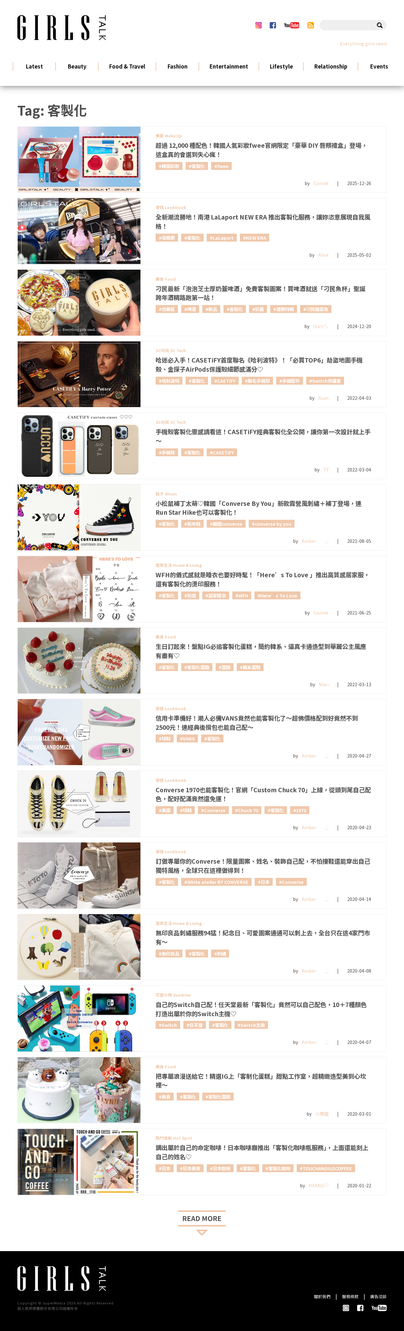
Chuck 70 (248, 810)
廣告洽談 (378, 1296)
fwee (223, 166)
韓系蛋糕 (251, 667)
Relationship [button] (330, 66)
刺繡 (221, 953)
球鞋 (166, 738)
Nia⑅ (324, 684)
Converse (215, 810)
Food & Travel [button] (127, 66)
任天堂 (196, 1025)
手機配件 (291, 380)
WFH (243, 595)
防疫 (191, 595)
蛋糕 (226, 667)
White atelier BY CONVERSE (217, 881)
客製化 (198, 166)
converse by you (273, 523)
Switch (169, 1025)
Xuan (323, 397)
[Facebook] (272, 25)
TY (326, 469)
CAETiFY (226, 380)
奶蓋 (259, 309)
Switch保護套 (326, 380)
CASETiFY (223, 452)
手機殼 (168, 452)
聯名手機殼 (259, 380)
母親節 (168, 237)
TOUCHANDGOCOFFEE (327, 1168)
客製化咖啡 (279, 1168)
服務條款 (350, 1296)
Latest (34, 66)
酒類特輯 (285, 309)
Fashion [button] (177, 66)
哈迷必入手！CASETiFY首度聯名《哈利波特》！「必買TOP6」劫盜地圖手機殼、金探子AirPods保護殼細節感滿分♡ (259, 365)
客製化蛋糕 (198, 667)
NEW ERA (256, 237)
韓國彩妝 (170, 166)
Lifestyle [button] (281, 66)
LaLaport (223, 237)
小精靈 (322, 1113)
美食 (166, 1096)
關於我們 (322, 1296)
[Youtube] (291, 25)
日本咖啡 (221, 1168)
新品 (212, 309)
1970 (301, 810)
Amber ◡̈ (315, 540)
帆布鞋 (193, 523)
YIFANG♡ (319, 1185)
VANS (189, 738)
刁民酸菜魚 (317, 309)
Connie (321, 183)
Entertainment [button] (228, 66)
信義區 (168, 309)
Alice (323, 254)
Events (379, 66)
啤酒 (191, 309)
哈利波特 (170, 380)
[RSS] (311, 25)
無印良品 (170, 953)
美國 (166, 810)
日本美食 (191, 1168)
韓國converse (227, 523)
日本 (265, 881)
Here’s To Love (278, 595)
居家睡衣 (217, 595)
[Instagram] (258, 25)
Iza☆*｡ (321, 326)
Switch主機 (253, 1025)
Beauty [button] (77, 66)
